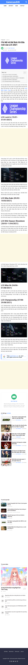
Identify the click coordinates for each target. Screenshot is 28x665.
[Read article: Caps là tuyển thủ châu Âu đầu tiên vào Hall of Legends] (6, 428)
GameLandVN (13, 2)
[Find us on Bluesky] (15, 661)
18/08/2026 (24, 428)
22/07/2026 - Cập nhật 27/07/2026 (19, 438)
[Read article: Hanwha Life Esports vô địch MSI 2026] (6, 445)
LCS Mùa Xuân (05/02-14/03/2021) (10, 76)
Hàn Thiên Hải (11, 48)
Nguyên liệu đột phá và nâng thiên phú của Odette (15, 595)
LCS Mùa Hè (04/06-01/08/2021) (10, 79)
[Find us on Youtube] (13, 661)
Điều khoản (11, 651)
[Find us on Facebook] (10, 661)
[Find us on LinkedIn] (17, 661)
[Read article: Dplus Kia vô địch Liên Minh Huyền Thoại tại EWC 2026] (6, 437)
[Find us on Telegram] (11, 661)
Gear (16, 5)
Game (5, 5)
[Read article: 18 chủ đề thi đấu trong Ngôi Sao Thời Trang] (14, 576)
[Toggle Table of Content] (24, 73)
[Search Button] (26, 2)
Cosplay (22, 5)
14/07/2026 (24, 445)
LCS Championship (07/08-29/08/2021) (11, 81)
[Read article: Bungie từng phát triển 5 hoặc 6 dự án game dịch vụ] (3, 505)
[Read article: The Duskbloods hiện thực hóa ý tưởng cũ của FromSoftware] (3, 510)
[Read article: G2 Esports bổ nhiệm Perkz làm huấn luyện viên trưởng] (6, 454)
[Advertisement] (14, 23)
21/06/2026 (24, 462)
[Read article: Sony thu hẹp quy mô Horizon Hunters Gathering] (3, 516)
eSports (11, 5)
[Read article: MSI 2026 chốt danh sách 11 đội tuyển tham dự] (6, 462)
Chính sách (17, 651)
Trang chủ (3, 39)
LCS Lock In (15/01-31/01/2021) (10, 74)
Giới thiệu (6, 651)
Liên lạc (22, 651)
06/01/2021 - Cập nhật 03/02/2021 (9, 50)
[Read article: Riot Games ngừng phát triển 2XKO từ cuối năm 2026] (6, 420)
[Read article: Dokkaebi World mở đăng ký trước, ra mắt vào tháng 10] (3, 528)
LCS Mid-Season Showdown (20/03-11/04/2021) (13, 78)
